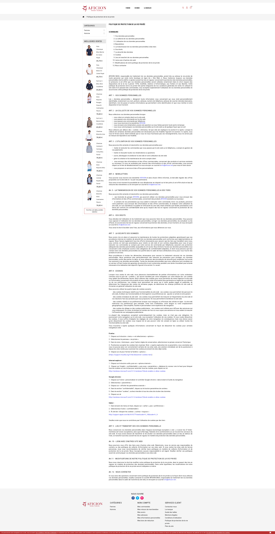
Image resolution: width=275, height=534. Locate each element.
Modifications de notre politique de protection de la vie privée (137, 63)
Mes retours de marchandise (148, 509)
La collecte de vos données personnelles (130, 39)
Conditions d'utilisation (173, 518)
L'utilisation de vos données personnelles (130, 41)
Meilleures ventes (93, 41)
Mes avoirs (141, 512)
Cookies (118, 55)
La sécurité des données (124, 52)
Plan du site (169, 526)
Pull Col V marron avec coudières (100, 121)
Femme (128, 8)
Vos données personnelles (124, 36)
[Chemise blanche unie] (89, 135)
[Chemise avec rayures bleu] (89, 166)
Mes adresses (143, 515)
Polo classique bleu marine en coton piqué (100, 52)
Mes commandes (144, 507)
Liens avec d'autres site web (125, 60)
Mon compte (144, 503)
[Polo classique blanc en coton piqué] (89, 69)
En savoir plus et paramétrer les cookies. (218, 532)
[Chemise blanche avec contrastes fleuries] (89, 195)
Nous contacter (120, 65)
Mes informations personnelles (149, 518)
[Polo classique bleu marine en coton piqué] (89, 50)
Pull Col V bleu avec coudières (99, 83)
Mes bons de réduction (146, 520)
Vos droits (119, 49)
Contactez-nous (171, 507)
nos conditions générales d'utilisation (46, 532)
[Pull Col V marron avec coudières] (89, 122)
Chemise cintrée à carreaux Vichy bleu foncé (99, 149)
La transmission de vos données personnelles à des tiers (135, 47)
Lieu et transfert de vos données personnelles (132, 57)
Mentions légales (171, 515)
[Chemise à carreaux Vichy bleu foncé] (89, 147)
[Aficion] (94, 8)
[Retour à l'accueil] (83, 17)
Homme (137, 8)
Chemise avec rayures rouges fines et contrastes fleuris (100, 102)
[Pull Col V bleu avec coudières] (89, 85)
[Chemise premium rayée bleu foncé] (89, 179)
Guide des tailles (171, 512)
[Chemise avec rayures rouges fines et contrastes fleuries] (89, 98)
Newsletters (119, 44)
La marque (147, 8)
